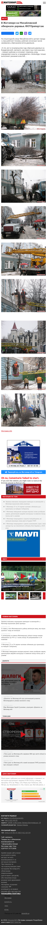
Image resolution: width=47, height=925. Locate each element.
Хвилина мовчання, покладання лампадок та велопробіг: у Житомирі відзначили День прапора (20, 622)
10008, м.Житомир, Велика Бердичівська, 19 (24, 823)
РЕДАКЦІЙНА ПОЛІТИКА (11, 893)
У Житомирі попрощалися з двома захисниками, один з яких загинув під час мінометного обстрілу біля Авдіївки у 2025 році (26, 526)
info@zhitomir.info (16, 818)
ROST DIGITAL (15, 922)
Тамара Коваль (22, 825)
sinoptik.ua (25, 913)
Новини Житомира (10, 617)
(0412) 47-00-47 (11, 833)
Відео (5, 559)
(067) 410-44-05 (11, 820)
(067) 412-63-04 (24, 833)
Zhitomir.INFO (12, 920)
